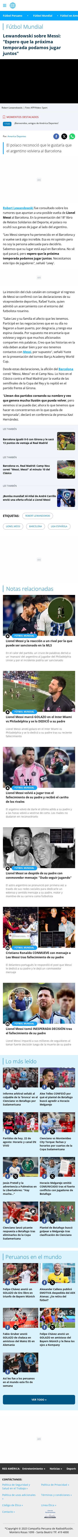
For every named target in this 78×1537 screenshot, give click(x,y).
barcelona (35, 526)
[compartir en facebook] (56, 136)
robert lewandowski (37, 515)
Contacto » (8, 1511)
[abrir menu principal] (4, 5)
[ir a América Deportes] (13, 5)
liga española (59, 526)
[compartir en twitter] (64, 136)
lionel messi (13, 526)
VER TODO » (39, 1399)
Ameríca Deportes (17, 136)
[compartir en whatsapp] (72, 136)
